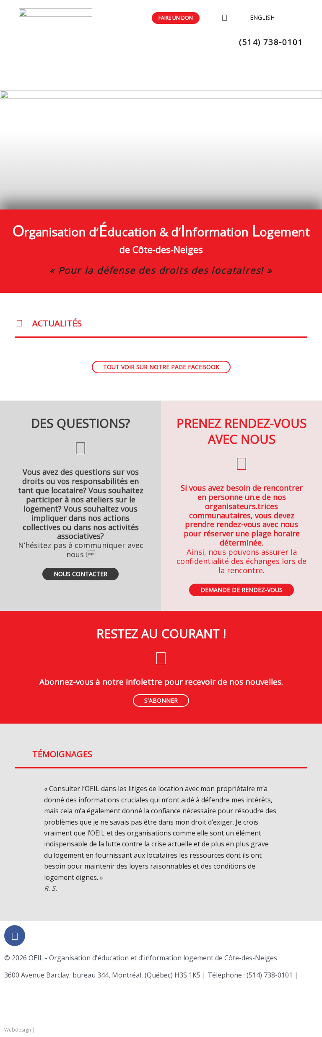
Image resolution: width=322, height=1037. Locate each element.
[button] (22, 838)
